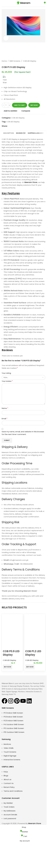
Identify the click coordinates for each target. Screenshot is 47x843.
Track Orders (9, 807)
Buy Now (7, 667)
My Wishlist (8, 803)
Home (4, 61)
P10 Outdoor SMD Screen (14, 732)
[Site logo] (23, 3)
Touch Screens (10, 752)
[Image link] (14, 678)
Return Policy (9, 787)
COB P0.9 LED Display (11, 653)
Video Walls (8, 748)
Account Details (10, 814)
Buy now (34, 105)
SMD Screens (14, 61)
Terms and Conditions (13, 791)
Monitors (7, 744)
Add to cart (19, 105)
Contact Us (8, 783)
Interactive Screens (12, 759)
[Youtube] (23, 701)
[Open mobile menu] (3, 3)
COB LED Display (29, 61)
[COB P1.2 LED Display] (34, 622)
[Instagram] (11, 701)
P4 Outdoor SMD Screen (14, 724)
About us (7, 779)
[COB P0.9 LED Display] (12, 622)
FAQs (6, 772)
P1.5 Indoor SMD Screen (13, 713)
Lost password (10, 818)
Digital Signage (10, 756)
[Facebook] (4, 701)
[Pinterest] (17, 701)
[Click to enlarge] (6, 38)
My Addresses (9, 811)
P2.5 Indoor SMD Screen (13, 720)
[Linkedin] (29, 701)
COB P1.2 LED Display (33, 653)
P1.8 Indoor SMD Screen (13, 717)
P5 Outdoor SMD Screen (14, 728)
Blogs (6, 775)
